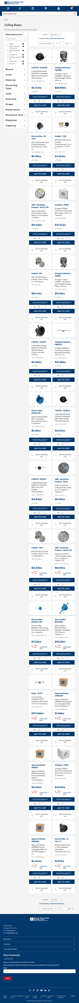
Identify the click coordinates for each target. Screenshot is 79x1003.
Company (6, 944)
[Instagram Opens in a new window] (38, 990)
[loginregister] (58, 8)
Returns (44, 996)
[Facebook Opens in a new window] (34, 990)
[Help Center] (20, 8)
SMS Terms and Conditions (62, 996)
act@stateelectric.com (12, 933)
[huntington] (45, 8)
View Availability (40, 97)
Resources (7, 939)
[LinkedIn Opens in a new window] (45, 990)
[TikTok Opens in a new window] (49, 990)
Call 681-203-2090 (43, 574)
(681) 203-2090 (11, 930)
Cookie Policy (35, 996)
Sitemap (74, 996)
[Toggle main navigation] (8, 8)
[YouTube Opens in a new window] (41, 990)
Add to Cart (40, 105)
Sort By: (45, 34)
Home (6, 19)
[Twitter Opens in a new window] (30, 990)
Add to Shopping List (40, 112)
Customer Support (10, 949)
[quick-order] (33, 8)
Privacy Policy (5, 996)
